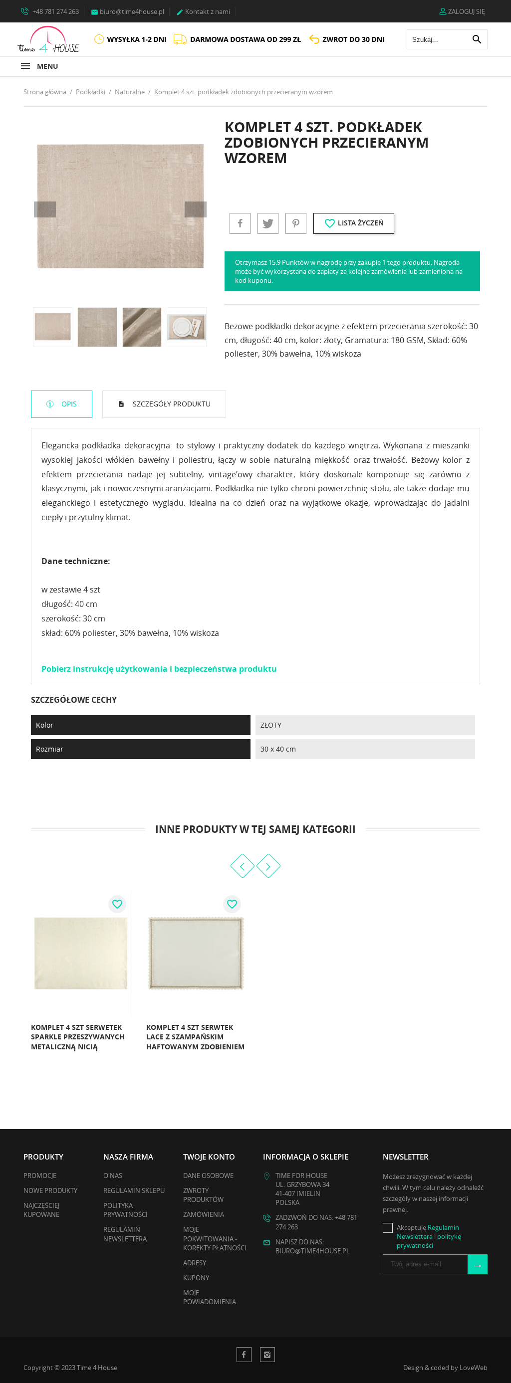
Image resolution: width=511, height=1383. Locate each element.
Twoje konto (209, 1157)
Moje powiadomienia (209, 1297)
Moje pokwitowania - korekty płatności (215, 1238)
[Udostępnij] (240, 223)
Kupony (196, 1277)
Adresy (194, 1262)
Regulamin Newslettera (125, 1234)
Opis (68, 403)
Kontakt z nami (203, 11)
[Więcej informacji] (26, 1049)
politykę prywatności (429, 1241)
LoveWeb (474, 1367)
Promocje (39, 1175)
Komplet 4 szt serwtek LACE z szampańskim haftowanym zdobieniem (195, 1036)
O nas (112, 1175)
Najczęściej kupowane (41, 1210)
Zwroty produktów (203, 1195)
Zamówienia (203, 1214)
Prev (45, 209)
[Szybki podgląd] (120, 1049)
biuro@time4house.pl (127, 11)
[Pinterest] (295, 223)
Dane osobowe (208, 1175)
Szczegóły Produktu (171, 403)
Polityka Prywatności (125, 1210)
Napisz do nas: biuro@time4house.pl (312, 1246)
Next (196, 209)
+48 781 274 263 (55, 11)
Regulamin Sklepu (134, 1190)
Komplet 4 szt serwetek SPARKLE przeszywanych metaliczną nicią (78, 1036)
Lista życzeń (354, 223)
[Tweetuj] (267, 223)
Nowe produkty (50, 1190)
